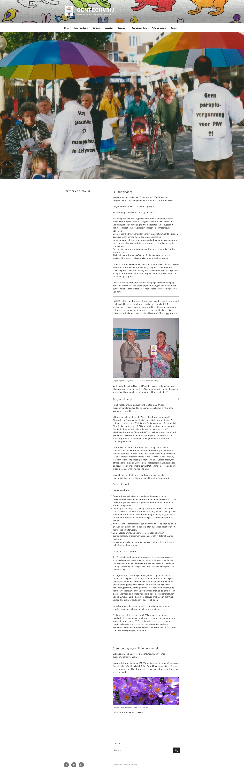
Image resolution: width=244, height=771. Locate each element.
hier (167, 313)
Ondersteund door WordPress (125, 765)
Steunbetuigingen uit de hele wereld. (136, 648)
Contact (174, 28)
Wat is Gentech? (81, 28)
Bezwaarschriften (139, 28)
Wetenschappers (158, 28)
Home (66, 28)
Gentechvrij (95, 10)
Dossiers (121, 28)
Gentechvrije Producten (103, 28)
